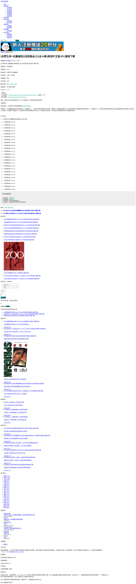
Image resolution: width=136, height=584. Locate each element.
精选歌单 (9, 21)
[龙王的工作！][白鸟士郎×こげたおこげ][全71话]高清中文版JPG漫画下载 (24, 314)
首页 (5, 4)
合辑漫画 (9, 16)
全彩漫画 (9, 12)
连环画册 (6, 17)
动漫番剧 (9, 26)
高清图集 (6, 29)
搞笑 (6, 492)
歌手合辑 (9, 22)
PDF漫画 (9, 7)
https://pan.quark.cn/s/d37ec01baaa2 (17, 97)
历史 (6, 497)
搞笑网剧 (9, 27)
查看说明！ (12, 199)
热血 (6, 484)
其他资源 (9, 35)
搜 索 (17, 40)
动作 (6, 504)
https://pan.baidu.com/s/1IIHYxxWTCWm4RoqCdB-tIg (22, 95)
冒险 (7, 477)
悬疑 (12, 84)
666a (5, 537)
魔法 (8, 84)
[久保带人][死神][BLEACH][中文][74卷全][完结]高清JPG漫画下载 (22, 213)
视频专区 (6, 24)
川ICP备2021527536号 (19, 551)
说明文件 (9, 37)
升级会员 (28, 106)
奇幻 (6, 507)
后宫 (15, 84)
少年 (97, 109)
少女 (7, 479)
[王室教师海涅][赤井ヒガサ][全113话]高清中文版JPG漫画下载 (21, 312)
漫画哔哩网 (11, 551)
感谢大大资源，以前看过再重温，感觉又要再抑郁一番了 (19, 514)
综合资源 (6, 32)
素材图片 (9, 34)
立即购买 (23, 106)
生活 (6, 499)
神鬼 (6, 502)
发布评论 (3, 297)
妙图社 (6, 544)
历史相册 (9, 31)
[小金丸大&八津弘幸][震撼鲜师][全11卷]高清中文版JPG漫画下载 (22, 210)
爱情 (7, 476)
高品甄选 (9, 14)
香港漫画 (9, 11)
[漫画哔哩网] (4, 1)
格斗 (6, 489)
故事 (6, 487)
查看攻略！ (12, 198)
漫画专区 (6, 6)
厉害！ (6, 523)
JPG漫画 (9, 9)
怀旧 (6, 486)
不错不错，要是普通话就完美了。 (13, 528)
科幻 (6, 491)
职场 (6, 501)
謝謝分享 (6, 532)
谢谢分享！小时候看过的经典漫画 (13, 519)
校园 (6, 481)
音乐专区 (6, 19)
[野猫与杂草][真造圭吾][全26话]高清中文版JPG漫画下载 (19, 315)
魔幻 (6, 494)
